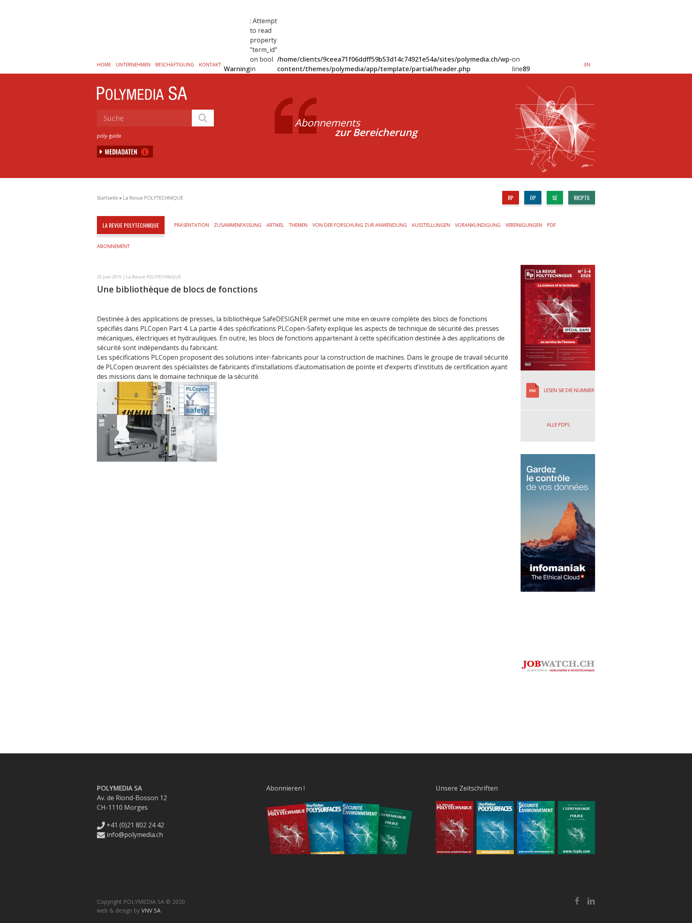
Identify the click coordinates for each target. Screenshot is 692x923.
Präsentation (191, 225)
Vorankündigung (478, 225)
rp (510, 197)
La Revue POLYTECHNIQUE (153, 197)
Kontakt (210, 64)
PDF (551, 225)
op (533, 197)
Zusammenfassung (238, 225)
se (554, 197)
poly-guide (109, 135)
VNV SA (151, 910)
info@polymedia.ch (135, 834)
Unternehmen (133, 64)
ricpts (581, 197)
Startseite (107, 197)
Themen (298, 225)
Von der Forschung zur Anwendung (359, 225)
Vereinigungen (523, 225)
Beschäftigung (174, 64)
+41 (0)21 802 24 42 (134, 825)
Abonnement (113, 246)
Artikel (275, 225)
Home (104, 64)
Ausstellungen (431, 225)
